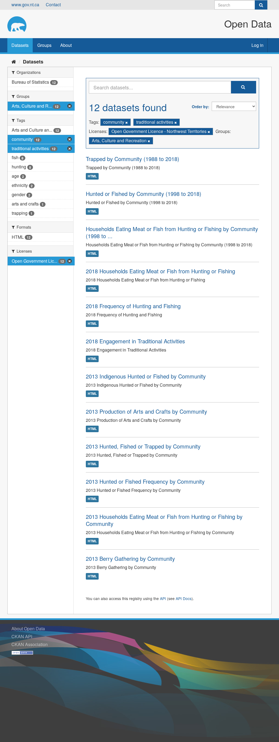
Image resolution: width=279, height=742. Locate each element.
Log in (257, 45)
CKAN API (21, 636)
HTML (92, 176)
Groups (44, 45)
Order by (200, 106)
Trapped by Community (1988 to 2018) (132, 159)
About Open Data (28, 628)
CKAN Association (29, 644)
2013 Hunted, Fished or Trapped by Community (143, 446)
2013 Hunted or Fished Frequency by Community (145, 481)
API (163, 598)
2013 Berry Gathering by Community (130, 558)
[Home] (13, 61)
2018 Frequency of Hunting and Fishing (133, 306)
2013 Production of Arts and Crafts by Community (146, 411)
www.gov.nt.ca (25, 4)
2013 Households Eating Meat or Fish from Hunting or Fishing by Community (164, 520)
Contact (53, 4)
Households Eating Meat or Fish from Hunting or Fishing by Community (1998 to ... (172, 232)
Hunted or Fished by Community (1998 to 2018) (143, 194)
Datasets (20, 45)
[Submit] (261, 5)
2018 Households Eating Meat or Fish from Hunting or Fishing (160, 271)
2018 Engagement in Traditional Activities (135, 341)
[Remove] (126, 122)
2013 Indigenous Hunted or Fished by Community (146, 376)
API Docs (184, 598)
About (66, 45)
